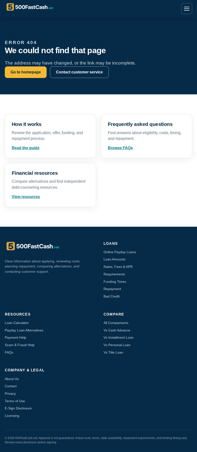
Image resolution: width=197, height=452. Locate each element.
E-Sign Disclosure (18, 408)
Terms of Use (15, 401)
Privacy (10, 393)
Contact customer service (79, 72)
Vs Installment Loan (119, 337)
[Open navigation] (186, 8)
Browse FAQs (120, 148)
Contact (11, 386)
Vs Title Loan (113, 352)
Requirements (114, 274)
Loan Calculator (17, 323)
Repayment (112, 289)
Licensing (12, 416)
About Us (12, 379)
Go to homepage (26, 72)
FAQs (9, 352)
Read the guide (25, 148)
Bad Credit (112, 296)
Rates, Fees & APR (118, 267)
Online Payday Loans (120, 252)
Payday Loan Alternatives (24, 330)
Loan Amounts (114, 259)
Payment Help (15, 337)
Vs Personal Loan (117, 345)
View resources (26, 197)
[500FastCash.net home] (35, 9)
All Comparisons (116, 323)
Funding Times (115, 282)
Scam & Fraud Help (20, 345)
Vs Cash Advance (117, 330)
